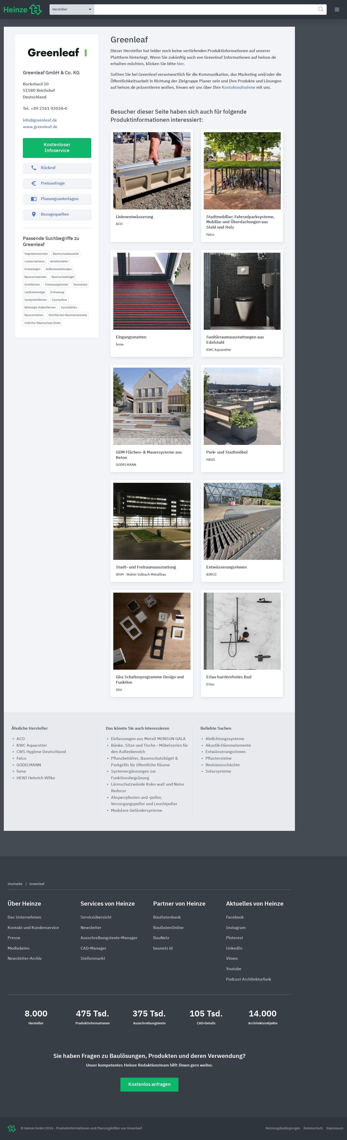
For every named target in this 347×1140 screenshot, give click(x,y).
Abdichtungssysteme (225, 739)
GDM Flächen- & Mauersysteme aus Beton (149, 455)
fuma (21, 772)
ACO (21, 739)
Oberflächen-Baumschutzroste (68, 315)
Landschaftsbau (34, 261)
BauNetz (161, 938)
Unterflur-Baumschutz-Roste (42, 323)
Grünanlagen (32, 269)
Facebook (235, 918)
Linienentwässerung (134, 217)
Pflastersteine (219, 759)
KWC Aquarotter (32, 746)
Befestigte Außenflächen (40, 307)
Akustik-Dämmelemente (228, 746)
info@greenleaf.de (40, 120)
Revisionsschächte (223, 765)
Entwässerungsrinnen (226, 567)
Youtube (233, 969)
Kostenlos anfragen (149, 1084)
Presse (14, 938)
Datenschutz (314, 1128)
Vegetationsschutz (36, 253)
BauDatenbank (167, 918)
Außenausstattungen (59, 269)
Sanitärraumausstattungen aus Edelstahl (235, 340)
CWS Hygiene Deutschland (41, 752)
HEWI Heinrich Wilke (36, 778)
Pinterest (234, 938)
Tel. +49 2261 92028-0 (45, 109)
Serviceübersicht (96, 918)
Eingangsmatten (131, 337)
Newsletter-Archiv (25, 959)
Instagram (236, 928)
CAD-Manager (93, 949)
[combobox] (210, 9)
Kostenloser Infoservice (57, 147)
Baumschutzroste (35, 277)
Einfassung (57, 292)
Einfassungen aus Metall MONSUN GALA (148, 739)
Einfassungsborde (56, 284)
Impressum (334, 1128)
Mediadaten (18, 949)
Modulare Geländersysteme (136, 811)
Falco (21, 759)
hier (180, 64)
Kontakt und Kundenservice (33, 928)
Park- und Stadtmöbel (227, 453)
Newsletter (91, 928)
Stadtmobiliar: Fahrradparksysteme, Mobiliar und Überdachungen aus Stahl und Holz (240, 222)
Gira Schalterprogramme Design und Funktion (150, 680)
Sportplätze (59, 299)
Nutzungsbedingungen (283, 1128)
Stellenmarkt (93, 959)
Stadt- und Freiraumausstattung (146, 567)
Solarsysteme (218, 772)
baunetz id (162, 949)
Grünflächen (32, 284)
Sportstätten (69, 307)
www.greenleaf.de (40, 127)
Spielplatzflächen (35, 299)
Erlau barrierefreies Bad (228, 677)
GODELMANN (29, 765)
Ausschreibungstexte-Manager (109, 938)
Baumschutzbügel (63, 277)
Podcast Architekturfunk (248, 980)
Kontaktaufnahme (238, 88)
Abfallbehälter (59, 261)
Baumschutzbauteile (66, 253)
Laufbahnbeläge (34, 292)
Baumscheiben (33, 315)
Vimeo (232, 959)
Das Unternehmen (24, 918)
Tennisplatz (80, 284)
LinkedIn (234, 949)
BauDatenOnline (168, 928)
